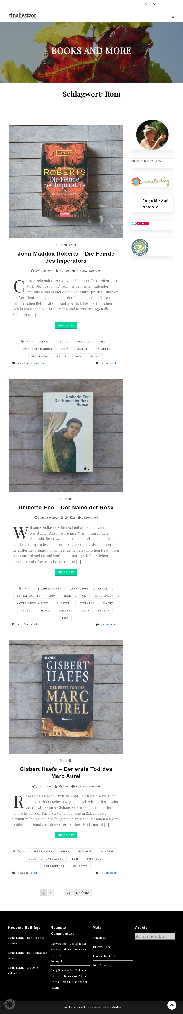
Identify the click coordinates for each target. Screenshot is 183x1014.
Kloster (63, 603)
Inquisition (104, 595)
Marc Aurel (54, 858)
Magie (45, 610)
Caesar (43, 341)
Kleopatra (39, 356)
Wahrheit (80, 866)
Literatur (87, 603)
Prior (85, 610)
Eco (52, 595)
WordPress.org (102, 965)
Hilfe (65, 851)
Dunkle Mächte (29, 595)
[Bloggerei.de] (140, 223)
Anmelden (99, 937)
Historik (62, 245)
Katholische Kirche (32, 603)
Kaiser (82, 348)
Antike (103, 588)
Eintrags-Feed (102, 946)
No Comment (107, 363)
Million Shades (112, 1007)
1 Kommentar (108, 624)
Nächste (82, 893)
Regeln (104, 610)
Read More (66, 325)
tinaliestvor (23, 15)
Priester (65, 610)
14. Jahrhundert (49, 588)
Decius (63, 341)
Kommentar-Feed (104, 956)
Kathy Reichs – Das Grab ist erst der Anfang (70, 981)
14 (68, 893)
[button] (10, 1004)
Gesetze (83, 341)
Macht (62, 356)
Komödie (107, 851)
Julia (65, 348)
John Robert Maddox (36, 348)
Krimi (72, 245)
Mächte (26, 610)
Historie (85, 851)
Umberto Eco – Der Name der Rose (66, 507)
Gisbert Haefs (41, 851)
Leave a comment (89, 270)
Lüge (33, 858)
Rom (78, 356)
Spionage (94, 858)
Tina (67, 270)
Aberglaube (79, 588)
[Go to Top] (172, 1005)
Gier (102, 341)
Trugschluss (54, 866)
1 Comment (90, 517)
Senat (95, 356)
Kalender (103, 348)
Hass (83, 595)
